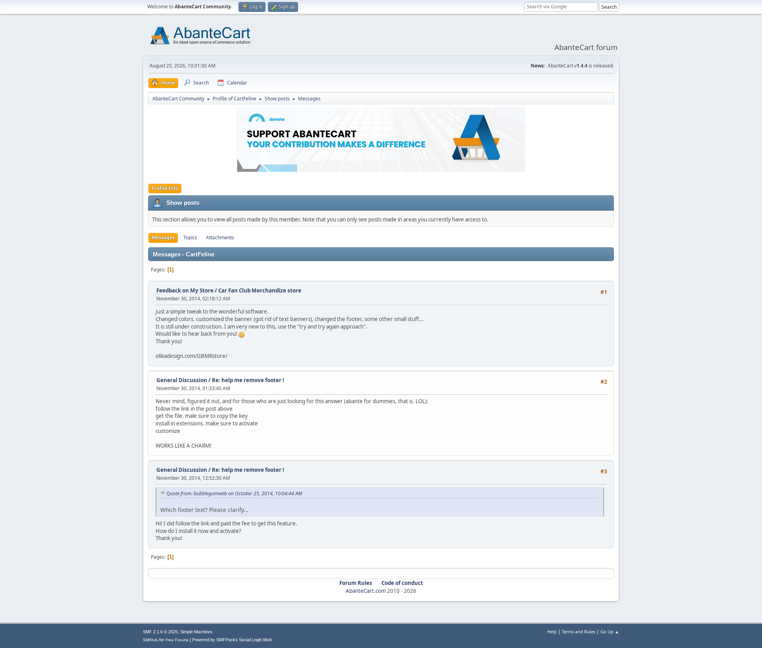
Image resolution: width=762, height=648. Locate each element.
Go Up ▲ (609, 632)
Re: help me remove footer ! (248, 380)
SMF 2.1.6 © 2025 (160, 631)
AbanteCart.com (366, 590)
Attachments (220, 237)
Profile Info (165, 188)
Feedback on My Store (185, 290)
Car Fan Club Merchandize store (259, 290)
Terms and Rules (578, 632)
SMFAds (150, 640)
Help (552, 632)
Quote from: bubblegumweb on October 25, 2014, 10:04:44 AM (234, 493)
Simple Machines (196, 631)
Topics (190, 237)
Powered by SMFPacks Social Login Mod (231, 639)
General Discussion (181, 380)
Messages (163, 237)
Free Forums (177, 640)
